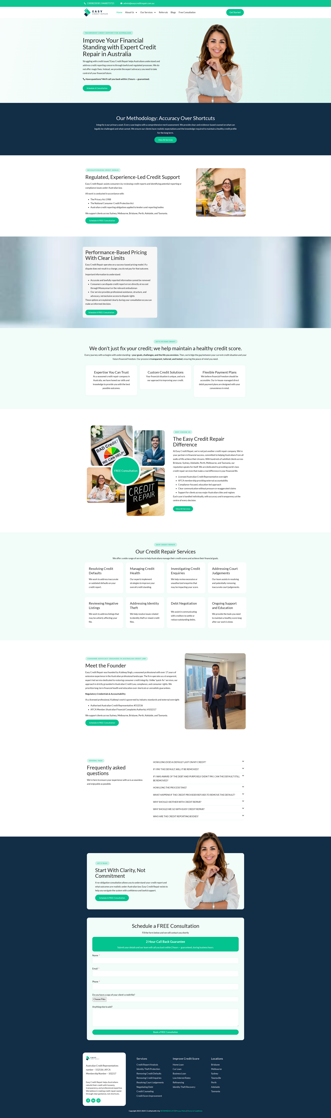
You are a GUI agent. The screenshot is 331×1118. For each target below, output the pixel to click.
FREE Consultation (125, 470)
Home (119, 12)
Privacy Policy (181, 1111)
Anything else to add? (102, 1006)
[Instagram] (98, 1100)
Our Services (146, 12)
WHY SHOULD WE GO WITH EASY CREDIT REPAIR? (179, 809)
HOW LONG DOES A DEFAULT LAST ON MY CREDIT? (179, 762)
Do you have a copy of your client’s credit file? (113, 994)
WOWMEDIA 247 (167, 1111)
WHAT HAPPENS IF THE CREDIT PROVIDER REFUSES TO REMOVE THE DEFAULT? (194, 794)
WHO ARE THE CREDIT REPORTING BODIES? (175, 816)
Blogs (173, 12)
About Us (129, 12)
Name (95, 955)
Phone (95, 981)
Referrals (163, 12)
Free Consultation (187, 12)
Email (95, 968)
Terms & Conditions (195, 1111)
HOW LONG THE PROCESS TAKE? (170, 787)
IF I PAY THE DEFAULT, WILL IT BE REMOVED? (176, 769)
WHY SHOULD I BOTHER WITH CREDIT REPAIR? (177, 802)
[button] (198, 762)
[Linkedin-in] (93, 1100)
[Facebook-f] (88, 1100)
